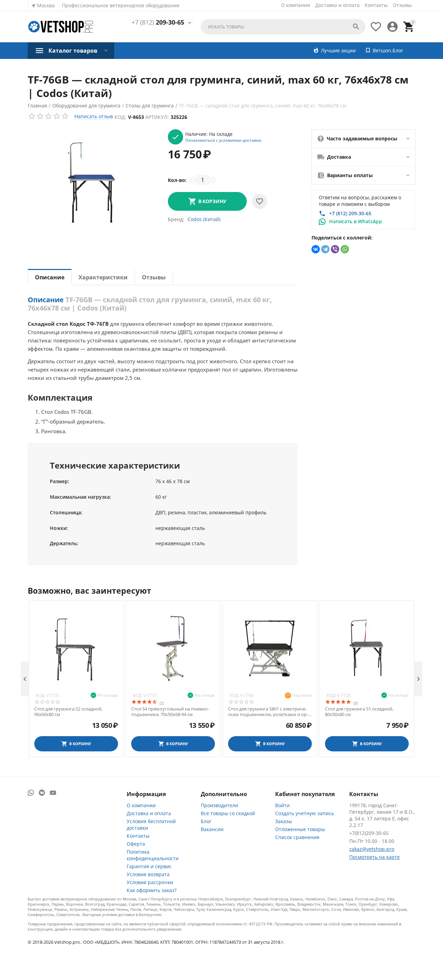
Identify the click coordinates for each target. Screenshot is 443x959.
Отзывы (402, 5)
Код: (120, 117)
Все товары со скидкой (228, 813)
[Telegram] (325, 249)
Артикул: (157, 117)
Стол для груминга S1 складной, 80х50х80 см (359, 711)
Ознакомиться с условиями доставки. (223, 140)
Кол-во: (177, 180)
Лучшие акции (338, 50)
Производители (219, 805)
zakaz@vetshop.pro (371, 849)
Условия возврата (148, 874)
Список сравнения (297, 837)
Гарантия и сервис (149, 866)
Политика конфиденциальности (153, 855)
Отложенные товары (300, 829)
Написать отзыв (93, 116)
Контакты (376, 5)
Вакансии (212, 829)
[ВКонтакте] (315, 249)
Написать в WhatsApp (355, 221)
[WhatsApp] (345, 249)
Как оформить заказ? (152, 890)
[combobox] (283, 26)
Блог (206, 821)
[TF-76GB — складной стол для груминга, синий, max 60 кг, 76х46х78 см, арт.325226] (94, 180)
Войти (282, 805)
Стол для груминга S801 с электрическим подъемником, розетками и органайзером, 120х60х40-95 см (268, 711)
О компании (295, 5)
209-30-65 (158, 22)
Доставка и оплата (337, 5)
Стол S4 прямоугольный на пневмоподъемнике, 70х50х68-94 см (170, 711)
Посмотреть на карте (374, 857)
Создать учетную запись (304, 813)
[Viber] (335, 249)
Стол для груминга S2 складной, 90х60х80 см (68, 711)
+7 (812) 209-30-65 (350, 213)
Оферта (136, 843)
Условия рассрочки (150, 882)
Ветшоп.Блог (388, 50)
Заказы (283, 821)
